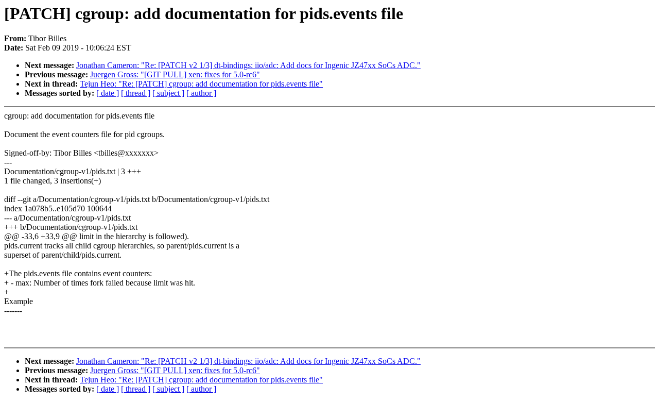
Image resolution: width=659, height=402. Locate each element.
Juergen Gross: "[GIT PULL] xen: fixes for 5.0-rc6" (175, 74)
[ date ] (107, 93)
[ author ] (201, 93)
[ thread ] (135, 93)
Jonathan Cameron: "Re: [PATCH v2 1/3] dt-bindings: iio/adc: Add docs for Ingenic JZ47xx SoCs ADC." (248, 65)
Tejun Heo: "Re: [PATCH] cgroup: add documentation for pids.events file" (201, 83)
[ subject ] (168, 93)
